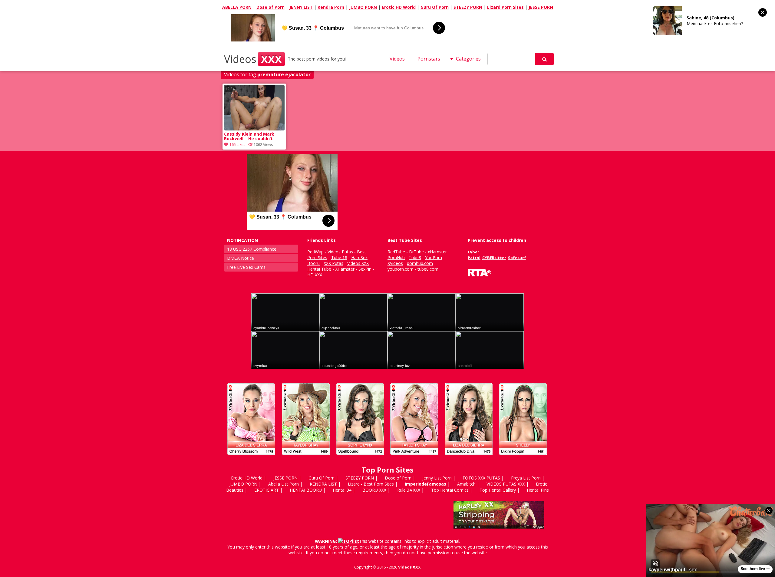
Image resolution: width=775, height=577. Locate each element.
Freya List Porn (526, 478)
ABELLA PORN (237, 7)
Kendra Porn (331, 7)
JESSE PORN (541, 7)
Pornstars (428, 58)
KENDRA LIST (323, 484)
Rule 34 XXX (408, 490)
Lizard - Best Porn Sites (371, 484)
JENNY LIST (301, 7)
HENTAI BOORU (306, 490)
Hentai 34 (342, 490)
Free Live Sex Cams (246, 267)
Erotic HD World (399, 7)
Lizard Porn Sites (505, 7)
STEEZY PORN (467, 7)
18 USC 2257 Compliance (251, 249)
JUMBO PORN (363, 7)
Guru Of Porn (434, 7)
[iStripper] (387, 457)
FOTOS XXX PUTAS (481, 478)
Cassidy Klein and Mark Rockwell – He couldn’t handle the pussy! (249, 137)
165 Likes (237, 144)
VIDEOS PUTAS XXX (505, 484)
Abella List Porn (283, 484)
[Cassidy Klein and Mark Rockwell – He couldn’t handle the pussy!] (254, 129)
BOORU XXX (374, 490)
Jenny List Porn (437, 478)
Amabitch (466, 484)
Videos (253, 59)
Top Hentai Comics (450, 490)
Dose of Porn (270, 7)
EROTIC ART (266, 490)
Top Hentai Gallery (498, 490)
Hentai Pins (538, 490)
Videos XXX (409, 567)
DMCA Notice (240, 258)
